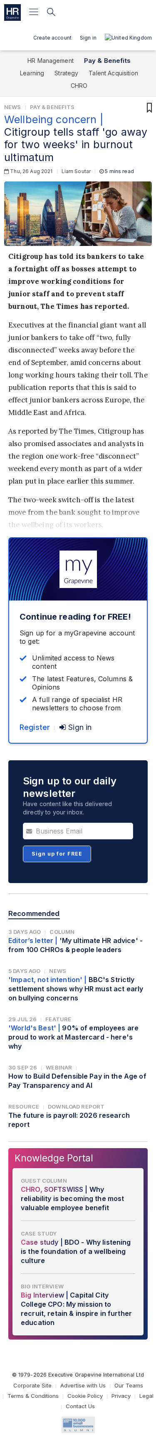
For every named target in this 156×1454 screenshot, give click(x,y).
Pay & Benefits (107, 61)
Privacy (121, 1395)
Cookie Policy (85, 1395)
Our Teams (128, 1385)
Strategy (66, 73)
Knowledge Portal (54, 1158)
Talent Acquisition (113, 73)
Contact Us (80, 1406)
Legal (146, 1395)
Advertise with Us (83, 1385)
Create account (52, 38)
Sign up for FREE (57, 854)
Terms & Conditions (33, 1395)
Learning (32, 73)
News (12, 107)
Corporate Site (32, 1385)
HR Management (50, 60)
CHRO (79, 85)
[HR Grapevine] (12, 12)
